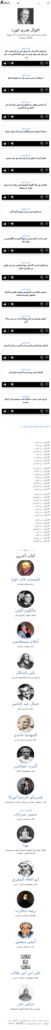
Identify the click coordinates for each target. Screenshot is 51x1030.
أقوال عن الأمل (41, 477)
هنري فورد (25, 48)
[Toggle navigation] (47, 3)
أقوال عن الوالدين (40, 463)
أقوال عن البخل (41, 512)
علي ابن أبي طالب (25, 972)
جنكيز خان (25, 1003)
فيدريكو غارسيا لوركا (26, 797)
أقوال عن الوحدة (41, 457)
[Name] (18, 3)
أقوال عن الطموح (40, 529)
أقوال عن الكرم (41, 506)
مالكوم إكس (25, 610)
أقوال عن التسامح (40, 486)
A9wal (11, 1023)
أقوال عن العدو (41, 448)
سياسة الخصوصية (33, 1023)
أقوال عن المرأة (41, 489)
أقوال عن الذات (41, 523)
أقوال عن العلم (41, 480)
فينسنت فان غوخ (26, 579)
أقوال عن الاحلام (41, 471)
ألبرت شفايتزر (25, 765)
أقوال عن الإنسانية (40, 503)
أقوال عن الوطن (41, 494)
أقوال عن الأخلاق (41, 483)
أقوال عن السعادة (40, 468)
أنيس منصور (25, 941)
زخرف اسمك (43, 1020)
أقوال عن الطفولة (40, 497)
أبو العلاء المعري (25, 879)
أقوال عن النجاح (41, 526)
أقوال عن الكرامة (40, 500)
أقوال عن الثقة (41, 535)
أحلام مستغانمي (25, 641)
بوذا (26, 845)
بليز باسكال (25, 672)
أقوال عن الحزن (41, 460)
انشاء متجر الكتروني (27, 1020)
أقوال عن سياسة (41, 538)
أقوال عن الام (42, 454)
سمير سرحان (25, 814)
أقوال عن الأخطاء (40, 541)
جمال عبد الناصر (25, 703)
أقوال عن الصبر (41, 515)
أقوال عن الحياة (41, 442)
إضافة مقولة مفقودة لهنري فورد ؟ (35, 426)
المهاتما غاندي (25, 734)
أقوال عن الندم (41, 509)
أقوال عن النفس (41, 474)
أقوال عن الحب (41, 532)
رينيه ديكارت (25, 910)
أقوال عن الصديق (40, 451)
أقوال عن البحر (41, 445)
